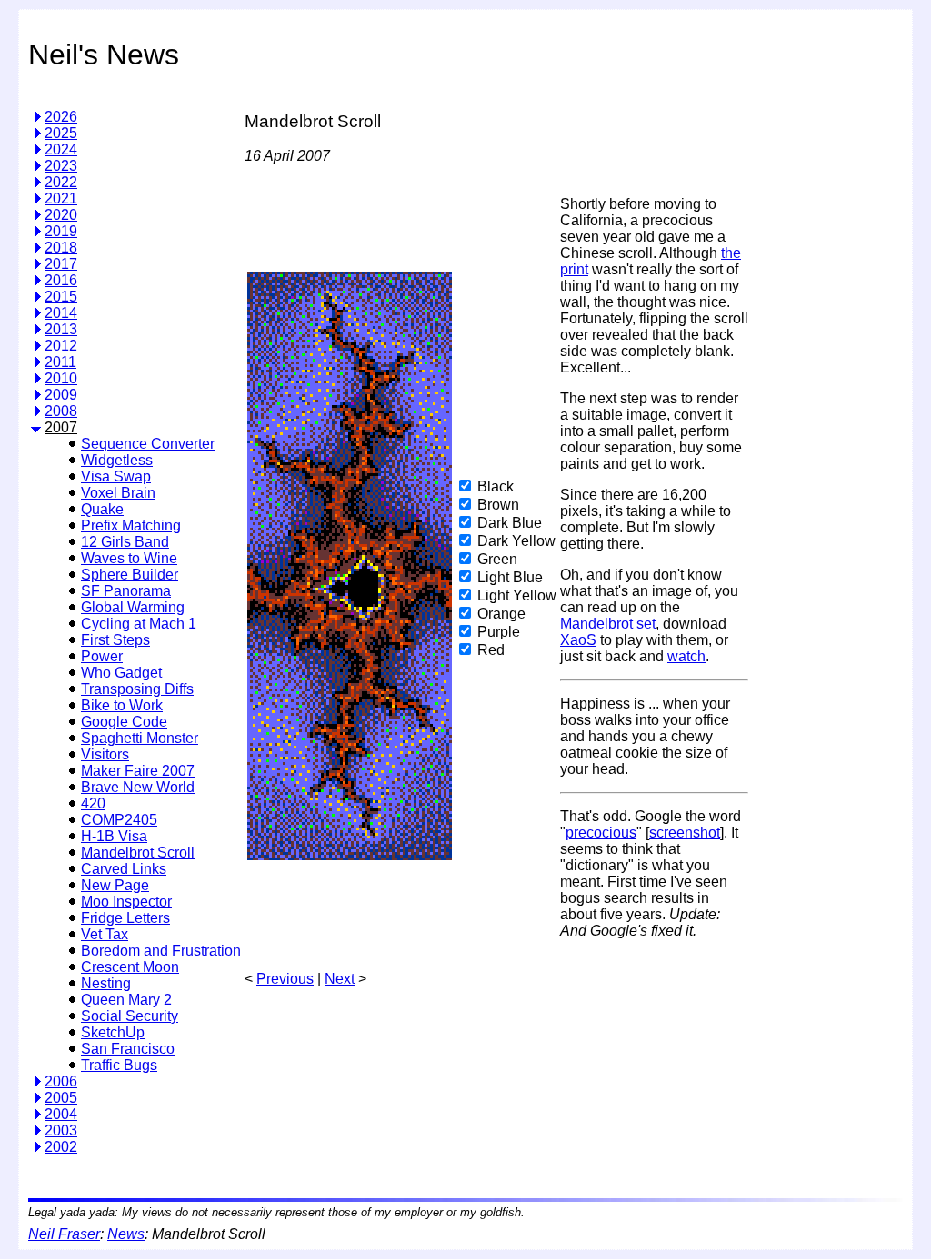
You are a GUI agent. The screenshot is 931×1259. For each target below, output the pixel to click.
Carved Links (123, 869)
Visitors (105, 754)
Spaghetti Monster (139, 738)
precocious (601, 832)
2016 (61, 280)
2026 (61, 116)
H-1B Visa (114, 836)
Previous (285, 978)
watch (686, 656)
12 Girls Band (125, 542)
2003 (61, 1130)
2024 (61, 149)
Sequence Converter (148, 443)
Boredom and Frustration (161, 950)
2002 (61, 1147)
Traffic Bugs (119, 1065)
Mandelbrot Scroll (138, 852)
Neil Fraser (64, 1234)
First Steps (115, 640)
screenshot (684, 832)
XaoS (578, 640)
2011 (60, 362)
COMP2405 (119, 820)
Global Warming (133, 607)
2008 (61, 411)
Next (340, 978)
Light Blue (510, 577)
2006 (61, 1081)
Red (491, 650)
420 (93, 803)
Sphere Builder (129, 574)
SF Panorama (126, 591)
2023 (61, 165)
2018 (61, 247)
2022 (61, 182)
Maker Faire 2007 (138, 770)
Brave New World (138, 787)
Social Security (129, 1016)
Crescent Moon (130, 967)
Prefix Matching (131, 525)
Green (497, 559)
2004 (61, 1114)
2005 (61, 1097)
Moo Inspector (126, 901)
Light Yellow (516, 595)
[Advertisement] (827, 366)
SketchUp (113, 1032)
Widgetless (117, 460)
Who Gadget (121, 672)
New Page (115, 885)
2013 (61, 329)
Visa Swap (116, 476)
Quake (102, 509)
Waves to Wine (129, 558)
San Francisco (128, 1048)
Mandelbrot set (608, 623)
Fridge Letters (125, 918)
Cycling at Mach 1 (138, 623)
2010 (61, 378)
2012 (61, 345)
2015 (61, 296)
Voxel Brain (118, 493)
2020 (61, 215)
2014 (61, 313)
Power (102, 656)
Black (495, 486)
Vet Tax (104, 934)
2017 (61, 264)
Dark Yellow (516, 541)
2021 (61, 198)
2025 (61, 133)
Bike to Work (122, 705)
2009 (61, 394)
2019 (61, 231)
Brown (498, 504)
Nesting (106, 983)
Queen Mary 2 (126, 999)
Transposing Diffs (137, 689)
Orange (501, 613)
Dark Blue (509, 522)
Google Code (124, 721)
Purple (498, 631)
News (126, 1234)
